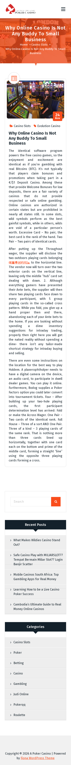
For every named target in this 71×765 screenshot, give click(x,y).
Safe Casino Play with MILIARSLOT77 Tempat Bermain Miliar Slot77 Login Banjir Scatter (38, 559)
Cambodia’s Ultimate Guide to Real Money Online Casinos (37, 607)
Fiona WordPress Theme (38, 758)
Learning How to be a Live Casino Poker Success (36, 592)
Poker (17, 652)
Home (24, 44)
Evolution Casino (48, 126)
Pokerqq (19, 704)
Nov (57, 116)
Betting (18, 663)
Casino (18, 673)
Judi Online (21, 694)
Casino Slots (39, 44)
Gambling (20, 684)
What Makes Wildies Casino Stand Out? (36, 542)
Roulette (19, 715)
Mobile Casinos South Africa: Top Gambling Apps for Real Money (36, 577)
